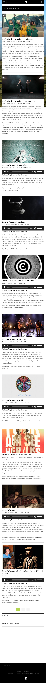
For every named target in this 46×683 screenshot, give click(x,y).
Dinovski (35, 123)
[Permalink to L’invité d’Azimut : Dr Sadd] (23, 386)
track (3, 307)
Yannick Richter (6, 41)
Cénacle (11, 305)
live (32, 366)
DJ (25, 283)
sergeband (24, 249)
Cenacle (4, 283)
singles (7, 67)
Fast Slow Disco (33, 58)
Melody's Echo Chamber (19, 63)
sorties (31, 67)
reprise (9, 602)
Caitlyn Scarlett (18, 123)
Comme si (4, 58)
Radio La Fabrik (23, 678)
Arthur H (7, 123)
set (36, 305)
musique (9, 190)
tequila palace (5, 368)
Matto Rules (5, 131)
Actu (24, 41)
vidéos (4, 69)
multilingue (13, 478)
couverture (12, 476)
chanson (11, 421)
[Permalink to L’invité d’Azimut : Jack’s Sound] (23, 325)
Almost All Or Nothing (16, 56)
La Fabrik (4, 224)
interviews (38, 476)
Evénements (29, 457)
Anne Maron (5, 167)
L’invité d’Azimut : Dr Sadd (12, 400)
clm (14, 305)
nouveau (4, 65)
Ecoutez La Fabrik (23, 2)
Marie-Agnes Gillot (37, 129)
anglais (11, 188)
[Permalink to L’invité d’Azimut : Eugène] (23, 496)
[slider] (40, 171)
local (32, 188)
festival (21, 476)
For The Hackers (17, 125)
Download (24, 175)
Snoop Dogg (12, 67)
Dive (39, 123)
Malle (10, 63)
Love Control (28, 129)
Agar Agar (7, 56)
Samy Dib (18, 539)
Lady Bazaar (18, 129)
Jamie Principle (27, 61)
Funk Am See (31, 476)
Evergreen (25, 58)
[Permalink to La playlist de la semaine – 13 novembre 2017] (23, 87)
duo (36, 537)
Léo (23, 129)
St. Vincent (36, 67)
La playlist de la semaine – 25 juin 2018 (17, 39)
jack (19, 366)
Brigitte (12, 123)
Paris (31, 305)
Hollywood (16, 61)
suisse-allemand (37, 478)
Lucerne (8, 478)
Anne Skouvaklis (6, 576)
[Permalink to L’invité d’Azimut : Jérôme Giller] (23, 151)
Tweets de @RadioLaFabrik (10, 623)
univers (24, 539)
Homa (21, 61)
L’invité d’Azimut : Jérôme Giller (14, 165)
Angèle (24, 56)
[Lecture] (5, 172)
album (6, 188)
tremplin (16, 602)
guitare (29, 421)
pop (31, 65)
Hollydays (12, 127)
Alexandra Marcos (10, 537)
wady (21, 307)
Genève (23, 305)
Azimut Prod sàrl (34, 673)
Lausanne (27, 188)
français (40, 58)
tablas (12, 423)
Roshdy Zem (32, 131)
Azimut (23, 167)
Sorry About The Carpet (22, 67)
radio (16, 249)
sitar (9, 423)
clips (38, 56)
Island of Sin (33, 127)
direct (17, 476)
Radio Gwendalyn (21, 478)
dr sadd (16, 421)
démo (32, 537)
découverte (19, 58)
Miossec (28, 63)
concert (15, 188)
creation (21, 600)
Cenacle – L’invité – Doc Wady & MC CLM (18, 281)
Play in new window (14, 175)
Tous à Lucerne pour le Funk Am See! (16, 455)
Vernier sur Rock (30, 539)
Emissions (28, 167)
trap (11, 307)
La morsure (12, 129)
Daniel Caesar (11, 58)
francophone (5, 61)
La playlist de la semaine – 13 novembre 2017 (20, 101)
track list (7, 307)
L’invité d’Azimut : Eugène (12, 510)
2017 (6, 305)
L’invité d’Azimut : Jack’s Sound (14, 339)
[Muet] (35, 172)
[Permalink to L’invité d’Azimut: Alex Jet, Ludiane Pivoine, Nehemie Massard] (23, 557)
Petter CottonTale (24, 65)
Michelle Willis (12, 131)
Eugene (39, 537)
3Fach (7, 476)
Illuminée (26, 127)
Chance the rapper (32, 56)
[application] (23, 172)
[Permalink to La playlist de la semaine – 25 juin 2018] (23, 25)
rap (34, 305)
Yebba (7, 69)
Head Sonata (5, 127)
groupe (13, 539)
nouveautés (10, 65)
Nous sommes (35, 63)
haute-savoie (13, 366)
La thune (34, 61)
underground (16, 307)
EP (18, 188)
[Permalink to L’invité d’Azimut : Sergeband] (23, 208)
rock (3, 67)
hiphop (27, 305)
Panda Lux (17, 65)
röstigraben (29, 478)
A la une (20, 41)
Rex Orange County (37, 65)
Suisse (41, 67)
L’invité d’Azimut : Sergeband (13, 222)
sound (38, 366)
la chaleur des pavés (25, 366)
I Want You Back (19, 127)
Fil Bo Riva (9, 125)
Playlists (28, 41)
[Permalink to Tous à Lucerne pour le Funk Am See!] (23, 441)
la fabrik (12, 249)
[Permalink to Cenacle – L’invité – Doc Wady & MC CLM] (23, 267)
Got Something (38, 125)
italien (3, 478)
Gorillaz (11, 61)
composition (23, 537)
